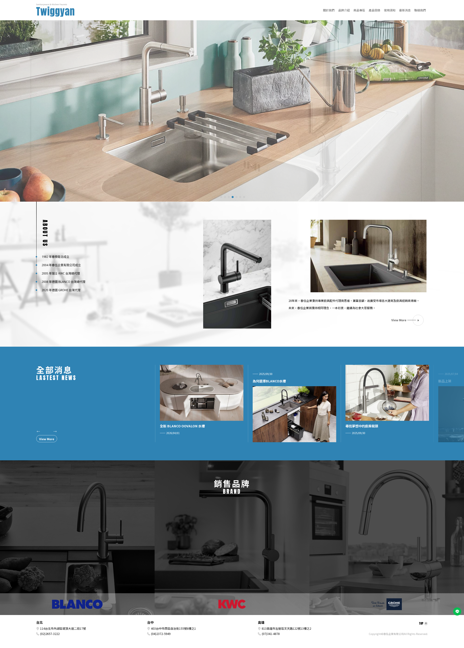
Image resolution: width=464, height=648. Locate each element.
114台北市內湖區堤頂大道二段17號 (63, 628)
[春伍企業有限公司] (55, 10)
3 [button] (229, 197)
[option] (232, 107)
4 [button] (233, 197)
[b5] (232, 107)
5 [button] (236, 197)
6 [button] (240, 197)
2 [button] (225, 197)
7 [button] (244, 197)
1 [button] (221, 197)
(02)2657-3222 (50, 634)
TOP (421, 623)
